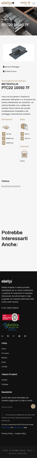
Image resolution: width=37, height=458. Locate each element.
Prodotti (4, 380)
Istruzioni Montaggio (11, 67)
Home (4, 349)
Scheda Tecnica (10, 71)
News (4, 362)
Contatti (4, 366)
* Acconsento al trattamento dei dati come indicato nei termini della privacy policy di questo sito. (18, 418)
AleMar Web (18, 450)
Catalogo (5, 384)
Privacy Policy (6, 427)
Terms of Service (18, 427)
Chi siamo (5, 353)
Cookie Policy (20, 433)
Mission (4, 358)
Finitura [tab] (5, 181)
